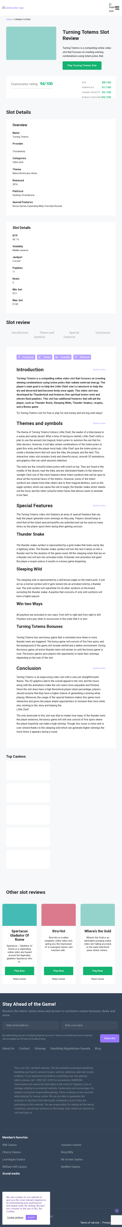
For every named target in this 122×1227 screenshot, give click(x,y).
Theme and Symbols (44, 335)
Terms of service (89, 1222)
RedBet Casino (70, 1166)
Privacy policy (110, 1222)
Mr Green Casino (72, 1159)
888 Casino (9, 1144)
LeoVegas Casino (13, 1159)
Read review (19, 979)
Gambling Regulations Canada (70, 1048)
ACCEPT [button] (31, 1217)
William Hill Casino (14, 1166)
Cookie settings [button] (15, 1217)
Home (9, 19)
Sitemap (40, 1048)
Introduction (20, 332)
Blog (98, 1048)
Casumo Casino (71, 1144)
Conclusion (102, 332)
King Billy (67, 1152)
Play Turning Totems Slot (82, 65)
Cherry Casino (11, 1152)
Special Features (71, 335)
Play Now (19, 971)
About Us (8, 1048)
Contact (24, 1048)
